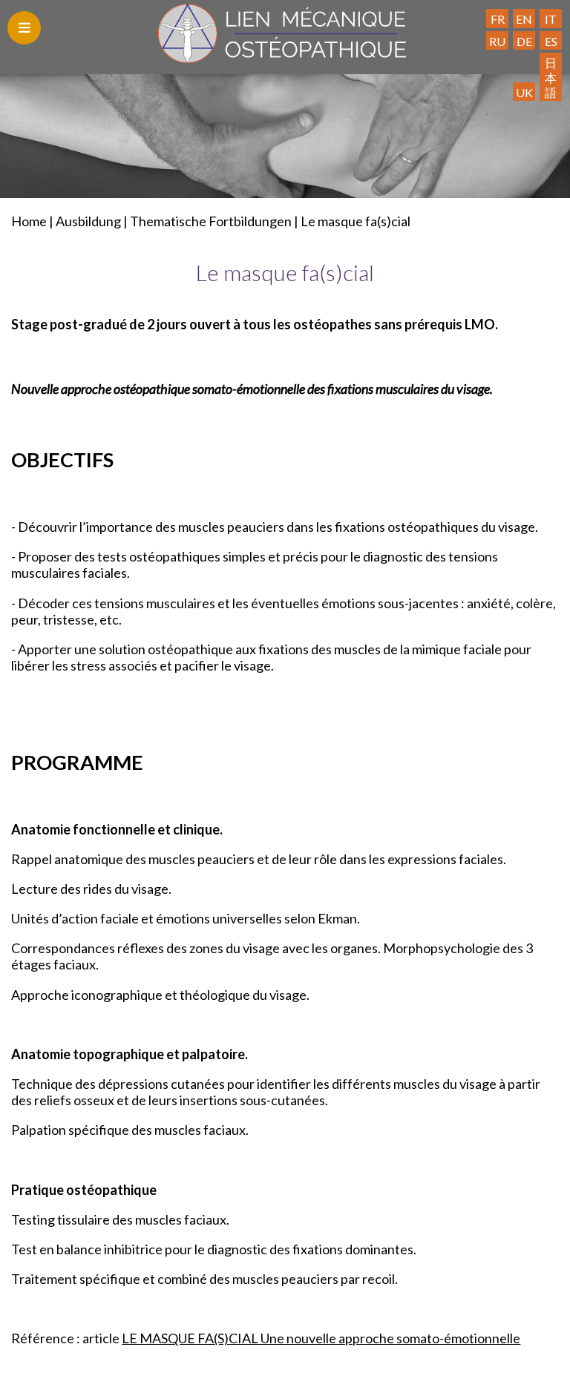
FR (498, 19)
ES (551, 41)
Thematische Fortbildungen (211, 221)
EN (524, 19)
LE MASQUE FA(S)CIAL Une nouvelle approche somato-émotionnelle (321, 1338)
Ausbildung (88, 221)
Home (29, 221)
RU (497, 41)
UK (524, 92)
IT (551, 19)
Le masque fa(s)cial (355, 221)
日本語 (551, 77)
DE (524, 41)
